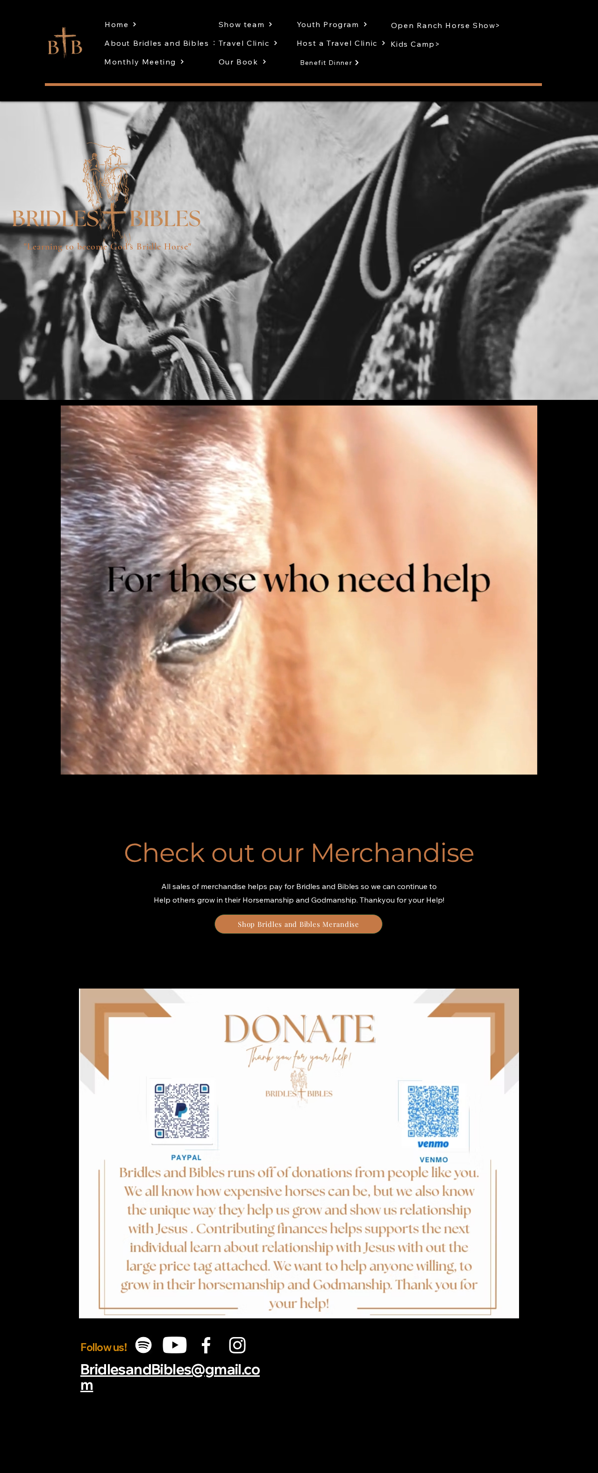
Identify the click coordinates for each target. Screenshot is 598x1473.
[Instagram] (237, 1345)
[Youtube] (175, 1345)
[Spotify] (143, 1345)
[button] (525, 764)
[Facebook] (206, 1345)
